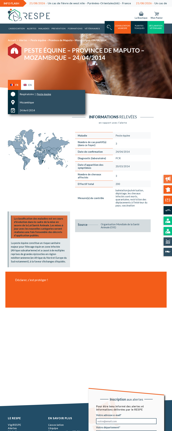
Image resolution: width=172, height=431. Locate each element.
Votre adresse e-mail (108, 415)
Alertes (31, 28)
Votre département (107, 427)
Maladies (43, 28)
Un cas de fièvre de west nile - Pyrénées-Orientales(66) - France (68, 3)
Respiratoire (27, 94)
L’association (17, 28)
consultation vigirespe (122, 26)
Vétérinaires (92, 28)
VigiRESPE (14, 424)
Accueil (12, 40)
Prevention (59, 28)
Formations (75, 28)
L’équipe (53, 428)
